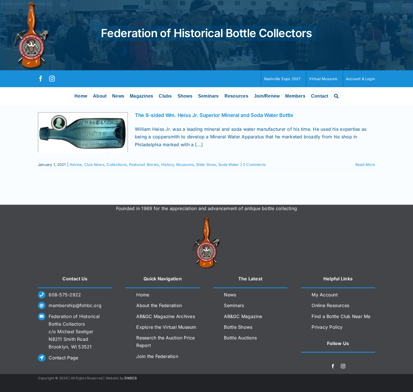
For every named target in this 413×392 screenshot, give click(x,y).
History (167, 164)
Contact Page (63, 358)
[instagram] (52, 79)
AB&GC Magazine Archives (165, 316)
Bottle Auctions (240, 338)
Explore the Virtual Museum (166, 327)
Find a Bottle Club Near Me (341, 316)
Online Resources (330, 305)
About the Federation (159, 305)
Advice (76, 164)
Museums (185, 164)
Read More (365, 164)
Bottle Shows (238, 327)
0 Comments (254, 164)
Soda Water (228, 164)
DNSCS (130, 378)
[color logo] (206, 219)
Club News (94, 164)
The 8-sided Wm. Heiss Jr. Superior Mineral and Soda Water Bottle (214, 115)
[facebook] (41, 79)
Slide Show (206, 164)
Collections (116, 164)
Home (142, 295)
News (230, 295)
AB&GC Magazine (243, 316)
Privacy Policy (327, 327)
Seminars (234, 305)
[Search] (336, 96)
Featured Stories (144, 164)
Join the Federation (157, 356)
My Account (324, 295)
